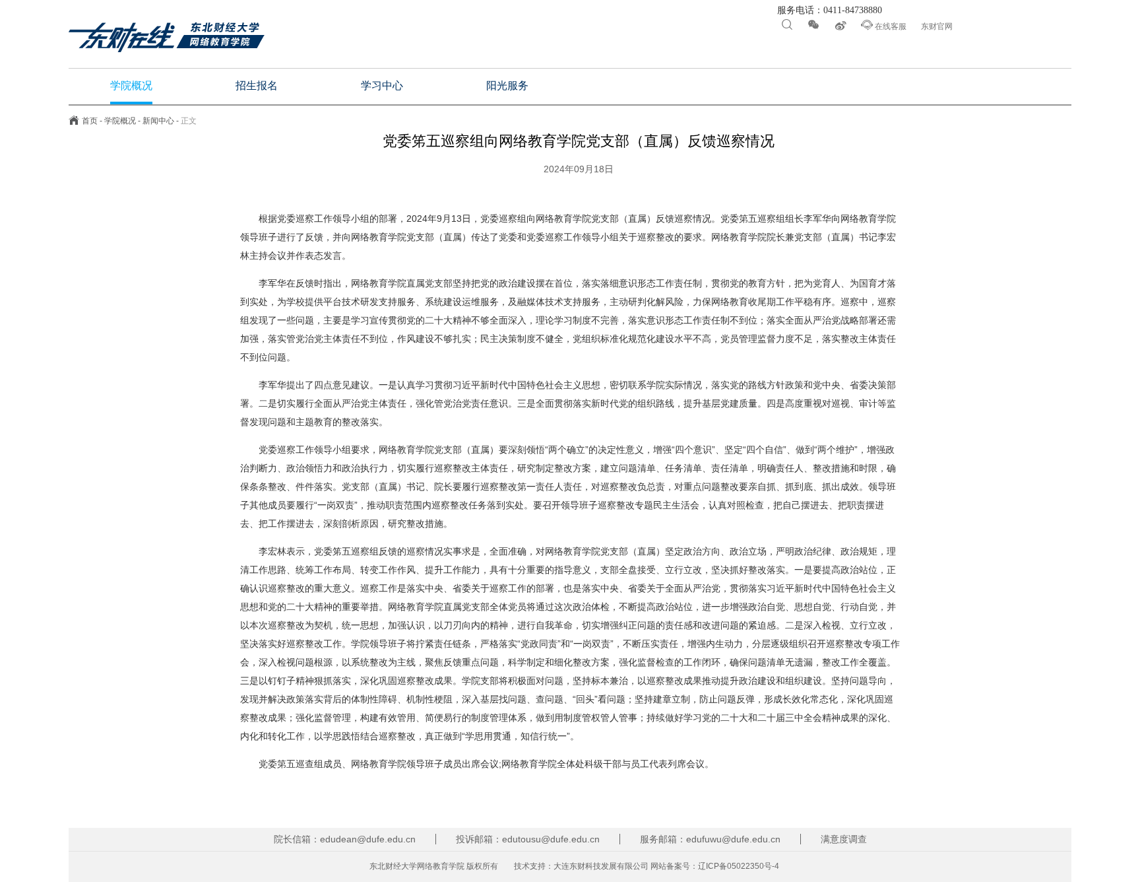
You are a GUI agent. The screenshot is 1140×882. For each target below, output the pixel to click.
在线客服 (883, 25)
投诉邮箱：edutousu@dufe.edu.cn (528, 839)
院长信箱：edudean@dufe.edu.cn (345, 839)
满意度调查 (844, 839)
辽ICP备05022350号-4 (738, 866)
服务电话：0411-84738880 (828, 10)
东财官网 (937, 26)
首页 (90, 120)
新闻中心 (158, 120)
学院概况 (120, 120)
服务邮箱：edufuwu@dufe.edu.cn (710, 839)
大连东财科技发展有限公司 (601, 866)
